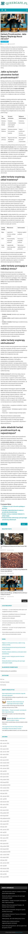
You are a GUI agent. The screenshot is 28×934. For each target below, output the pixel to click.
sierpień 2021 (5, 824)
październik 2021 (6, 818)
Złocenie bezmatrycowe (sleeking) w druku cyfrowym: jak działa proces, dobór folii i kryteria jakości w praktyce (13, 622)
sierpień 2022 (5, 790)
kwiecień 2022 (5, 801)
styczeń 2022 (5, 810)
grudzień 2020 (5, 846)
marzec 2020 (5, 871)
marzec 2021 (5, 838)
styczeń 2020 (5, 876)
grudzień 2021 (5, 813)
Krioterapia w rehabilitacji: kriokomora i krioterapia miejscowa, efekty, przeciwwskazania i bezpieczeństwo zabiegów (14, 616)
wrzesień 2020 (5, 854)
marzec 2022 (5, 804)
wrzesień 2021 (5, 821)
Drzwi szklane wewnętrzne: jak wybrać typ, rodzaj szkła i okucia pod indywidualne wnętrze (14, 633)
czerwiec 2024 (5, 751)
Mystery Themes (18, 932)
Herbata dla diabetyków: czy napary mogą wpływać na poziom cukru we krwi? (14, 570)
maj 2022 (4, 799)
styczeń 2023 (5, 776)
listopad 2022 (5, 782)
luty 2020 (4, 874)
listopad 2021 (5, 815)
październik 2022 (6, 785)
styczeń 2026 (5, 749)
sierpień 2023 (5, 765)
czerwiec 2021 (5, 829)
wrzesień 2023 (5, 762)
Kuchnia (4, 684)
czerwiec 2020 (5, 863)
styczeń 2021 (5, 843)
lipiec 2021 (4, 826)
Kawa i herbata (4, 41)
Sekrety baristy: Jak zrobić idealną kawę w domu (13, 918)
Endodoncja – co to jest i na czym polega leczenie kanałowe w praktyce (13, 628)
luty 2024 (4, 757)
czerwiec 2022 (5, 796)
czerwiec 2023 (5, 768)
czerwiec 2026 (5, 743)
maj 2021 (4, 832)
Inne (3, 679)
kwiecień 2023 (5, 774)
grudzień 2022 (5, 779)
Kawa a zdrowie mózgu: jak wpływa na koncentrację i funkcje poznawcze (14, 593)
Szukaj (2, 598)
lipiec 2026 (4, 740)
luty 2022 (4, 807)
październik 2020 (6, 851)
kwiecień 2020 (5, 868)
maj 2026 (4, 746)
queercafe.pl (12, 44)
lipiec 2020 (4, 860)
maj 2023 (4, 771)
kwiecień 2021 (5, 835)
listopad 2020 (5, 849)
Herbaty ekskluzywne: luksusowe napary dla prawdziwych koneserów (5, 524)
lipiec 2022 (4, 793)
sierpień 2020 (5, 857)
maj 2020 (4, 865)
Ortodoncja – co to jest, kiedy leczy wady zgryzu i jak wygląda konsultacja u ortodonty (14, 610)
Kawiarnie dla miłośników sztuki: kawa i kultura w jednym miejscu (24, 524)
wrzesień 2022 (5, 787)
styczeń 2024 (5, 760)
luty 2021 (4, 840)
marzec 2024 (5, 754)
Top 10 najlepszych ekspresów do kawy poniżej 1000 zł (14, 547)
